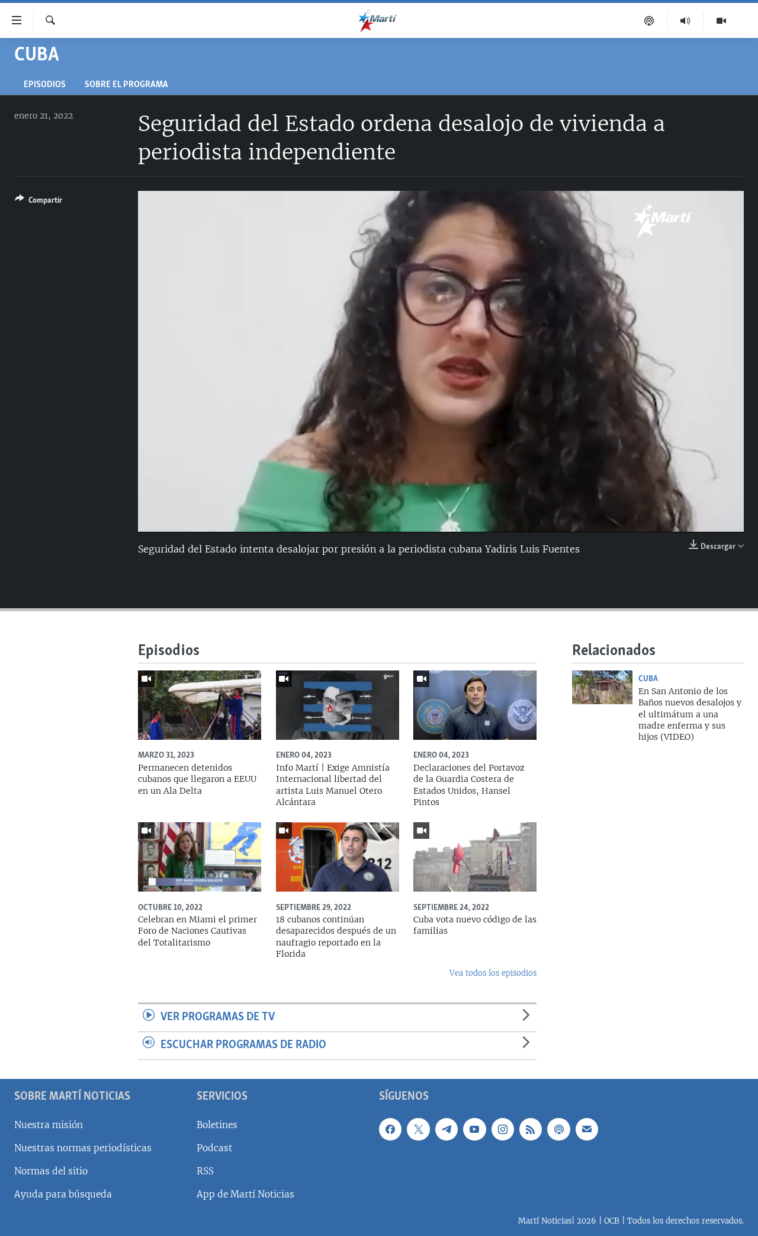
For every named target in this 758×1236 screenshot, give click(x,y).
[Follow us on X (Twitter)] (418, 1128)
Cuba (648, 678)
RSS (205, 1170)
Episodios (45, 85)
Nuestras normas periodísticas (83, 1147)
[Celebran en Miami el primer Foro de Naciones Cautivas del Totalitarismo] (199, 857)
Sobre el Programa (126, 85)
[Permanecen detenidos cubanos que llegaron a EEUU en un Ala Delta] (199, 705)
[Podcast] (649, 21)
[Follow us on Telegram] (446, 1128)
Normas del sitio (51, 1170)
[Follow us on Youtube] (474, 1128)
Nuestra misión (48, 1124)
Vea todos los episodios (493, 973)
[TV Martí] (721, 21)
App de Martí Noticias (245, 1194)
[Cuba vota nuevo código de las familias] (475, 857)
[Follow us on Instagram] (503, 1128)
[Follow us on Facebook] (390, 1128)
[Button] (38, 202)
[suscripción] (587, 1128)
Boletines (217, 1124)
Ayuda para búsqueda (63, 1194)
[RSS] (530, 1128)
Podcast (214, 1147)
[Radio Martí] (685, 21)
